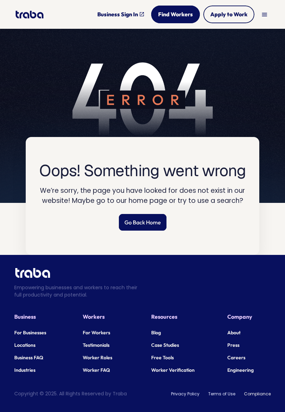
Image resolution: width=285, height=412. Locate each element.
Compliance (257, 394)
